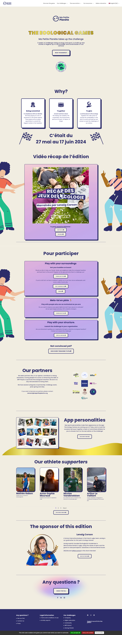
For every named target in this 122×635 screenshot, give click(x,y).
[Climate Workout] (76, 375)
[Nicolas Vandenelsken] (73, 491)
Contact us (20, 621)
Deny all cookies (88, 633)
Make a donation (101, 3)
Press (19, 623)
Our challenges (61, 3)
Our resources (87, 3)
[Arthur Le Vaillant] (96, 491)
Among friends (69, 628)
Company (68, 618)
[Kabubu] (85, 383)
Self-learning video (60, 286)
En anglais (60, 234)
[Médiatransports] (93, 383)
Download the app (61, 276)
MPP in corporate (61, 335)
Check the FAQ (61, 591)
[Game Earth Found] (93, 392)
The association (75, 3)
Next (65, 508)
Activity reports (45, 620)
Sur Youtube (60, 230)
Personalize (99, 633)
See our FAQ (21, 618)
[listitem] (33, 124)
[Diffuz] (93, 375)
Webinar (60, 291)
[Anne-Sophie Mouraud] (49, 491)
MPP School (68, 625)
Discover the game (49, 3)
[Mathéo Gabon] (25, 491)
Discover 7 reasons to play (61, 351)
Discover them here (61, 512)
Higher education (70, 620)
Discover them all (84, 436)
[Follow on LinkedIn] (61, 597)
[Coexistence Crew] (85, 398)
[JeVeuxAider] (76, 383)
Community (68, 623)
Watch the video (84, 556)
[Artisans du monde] (85, 392)
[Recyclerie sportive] (76, 392)
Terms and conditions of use (49, 618)
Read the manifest (61, 53)
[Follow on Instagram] (64, 597)
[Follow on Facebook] (57, 597)
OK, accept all (75, 633)
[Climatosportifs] (85, 375)
